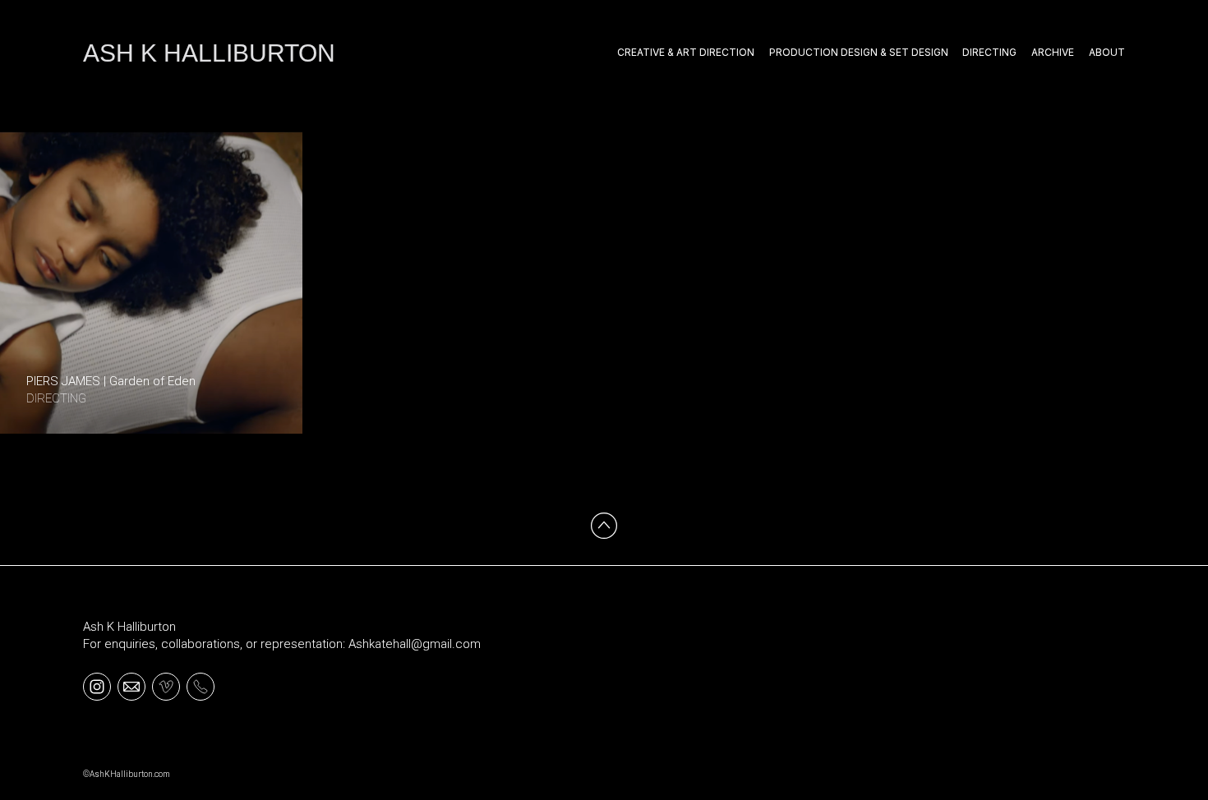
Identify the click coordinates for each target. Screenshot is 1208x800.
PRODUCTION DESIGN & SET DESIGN (858, 52)
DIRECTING (989, 52)
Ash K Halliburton (129, 626)
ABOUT (1107, 52)
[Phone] (200, 686)
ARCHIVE (1052, 52)
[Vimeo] (166, 686)
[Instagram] (97, 686)
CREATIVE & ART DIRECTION (685, 52)
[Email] (131, 686)
